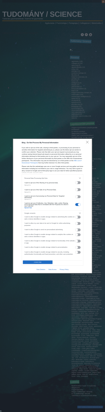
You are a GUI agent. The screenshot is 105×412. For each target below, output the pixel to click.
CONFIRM (38, 262)
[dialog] (52, 206)
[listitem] (52, 178)
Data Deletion (41, 269)
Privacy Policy (64, 269)
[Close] (88, 143)
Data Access (52, 269)
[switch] (78, 182)
